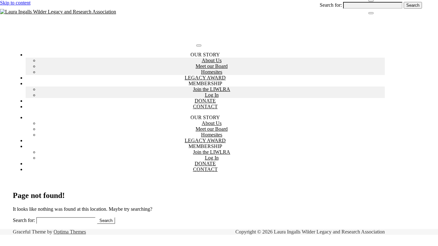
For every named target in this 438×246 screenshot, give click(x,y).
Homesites (211, 72)
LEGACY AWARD (205, 77)
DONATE (205, 100)
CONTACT (205, 106)
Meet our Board (212, 66)
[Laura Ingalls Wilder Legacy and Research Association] (58, 11)
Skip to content (15, 2)
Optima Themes (70, 231)
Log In (212, 95)
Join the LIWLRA (211, 89)
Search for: (331, 5)
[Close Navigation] (371, 13)
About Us (212, 60)
